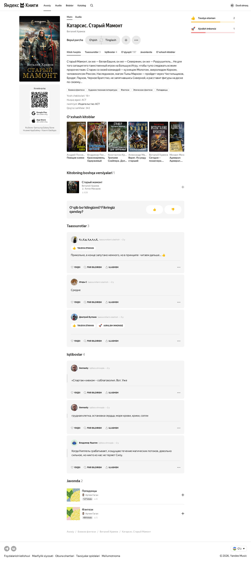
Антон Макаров (93, 188)
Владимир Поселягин (99, 154)
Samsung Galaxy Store (44, 127)
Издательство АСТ (89, 104)
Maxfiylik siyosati (42, 556)
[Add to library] (183, 187)
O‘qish (93, 40)
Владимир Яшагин (88, 443)
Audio (58, 5)
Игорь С (83, 282)
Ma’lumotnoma (111, 556)
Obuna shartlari (64, 556)
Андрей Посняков (77, 154)
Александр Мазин (138, 154)
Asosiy (47, 5)
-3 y (121, 317)
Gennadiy (83, 368)
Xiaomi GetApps (48, 130)
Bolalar (69, 5)
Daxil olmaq (242, 5)
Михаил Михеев (179, 154)
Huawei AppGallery (31, 130)
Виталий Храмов (76, 31)
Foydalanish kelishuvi (17, 556)
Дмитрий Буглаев (88, 317)
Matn (69, 17)
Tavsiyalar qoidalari (88, 556)
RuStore (29, 127)
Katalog (82, 5)
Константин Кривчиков (121, 154)
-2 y (123, 239)
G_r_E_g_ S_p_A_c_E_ (88, 239)
